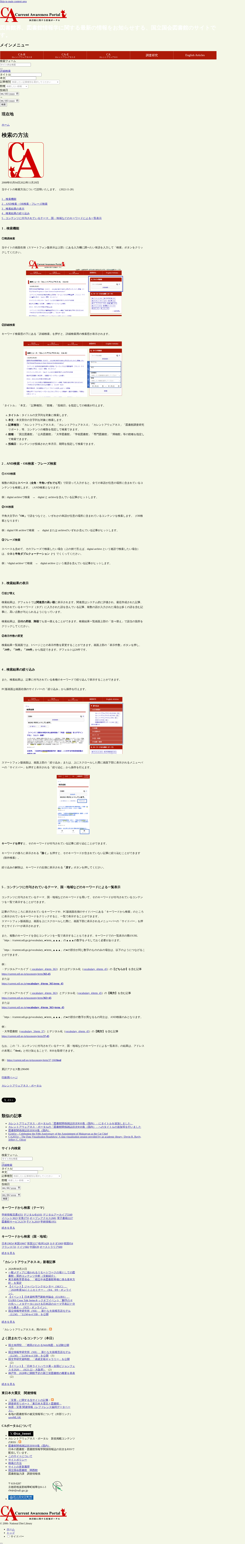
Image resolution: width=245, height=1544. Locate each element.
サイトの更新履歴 (19, 1466)
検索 (3, 104)
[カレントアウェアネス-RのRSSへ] (50, 1329)
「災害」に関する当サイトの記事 (28, 1400)
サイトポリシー (17, 1459)
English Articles (195, 55)
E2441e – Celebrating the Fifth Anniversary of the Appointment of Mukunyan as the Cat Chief (58, 1133)
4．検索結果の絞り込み (16, 213)
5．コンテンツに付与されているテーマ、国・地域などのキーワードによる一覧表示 (52, 218)
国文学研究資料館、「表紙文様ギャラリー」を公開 (39, 1359)
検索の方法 (15, 1463)
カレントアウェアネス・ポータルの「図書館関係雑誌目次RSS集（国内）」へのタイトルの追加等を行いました (74, 1126)
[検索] (1, 68)
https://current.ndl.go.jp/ (32, 983)
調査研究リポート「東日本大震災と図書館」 (35, 1403)
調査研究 (152, 55)
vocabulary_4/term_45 (95, 969)
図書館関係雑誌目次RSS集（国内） (29, 1130)
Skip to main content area (13, 1)
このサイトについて (20, 1456)
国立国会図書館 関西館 (23, 1470)
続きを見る (8, 1227)
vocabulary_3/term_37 (32, 1031)
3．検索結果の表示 (13, 208)
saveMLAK (14, 1417)
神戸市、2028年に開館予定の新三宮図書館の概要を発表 (41, 1373)
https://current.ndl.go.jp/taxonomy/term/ (26, 974)
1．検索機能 (9, 199)
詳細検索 (5, 71)
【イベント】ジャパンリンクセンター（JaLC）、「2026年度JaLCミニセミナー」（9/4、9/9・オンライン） (39, 1290)
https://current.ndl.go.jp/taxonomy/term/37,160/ (34, 1060)
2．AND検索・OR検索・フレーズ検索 (25, 203)
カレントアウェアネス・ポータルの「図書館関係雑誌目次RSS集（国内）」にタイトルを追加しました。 (70, 1123)
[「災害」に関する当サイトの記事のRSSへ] (52, 1400)
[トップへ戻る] (1, 1543)
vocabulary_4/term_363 (44, 969)
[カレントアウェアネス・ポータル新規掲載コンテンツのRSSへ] (19, 1442)
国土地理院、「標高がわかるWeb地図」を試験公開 (38, 1345)
